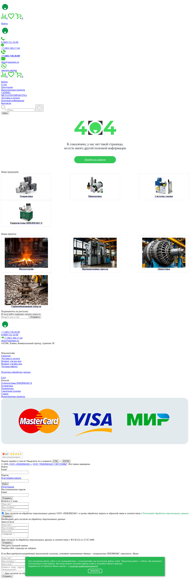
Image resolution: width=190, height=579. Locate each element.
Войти (4, 23)
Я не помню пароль (11, 478)
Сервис (5, 393)
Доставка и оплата (10, 98)
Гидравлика (7, 385)
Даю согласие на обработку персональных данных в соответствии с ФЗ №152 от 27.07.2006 (47, 539)
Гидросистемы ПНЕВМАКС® (16, 383)
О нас (4, 84)
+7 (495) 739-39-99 (10, 332)
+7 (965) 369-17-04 (10, 48)
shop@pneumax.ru (10, 62)
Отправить (35, 317)
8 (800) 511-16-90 (9, 42)
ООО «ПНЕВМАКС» (21, 464)
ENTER (66, 461)
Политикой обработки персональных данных (166, 513)
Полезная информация (12, 100)
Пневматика (7, 388)
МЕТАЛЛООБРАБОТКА (14, 95)
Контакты (6, 103)
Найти (5, 113)
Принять (95, 571)
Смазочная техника (11, 391)
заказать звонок (9, 70)
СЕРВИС (6, 92)
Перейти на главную (95, 159)
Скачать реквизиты (14, 348)
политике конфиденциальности (84, 566)
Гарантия (6, 355)
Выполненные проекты (13, 90)
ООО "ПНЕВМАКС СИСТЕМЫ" (50, 464)
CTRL (55, 461)
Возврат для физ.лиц (11, 364)
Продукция (7, 87)
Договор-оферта (9, 366)
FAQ (3, 377)
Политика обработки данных (16, 372)
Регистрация (7, 487)
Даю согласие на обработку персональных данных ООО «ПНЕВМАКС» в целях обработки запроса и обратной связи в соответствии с (97, 513)
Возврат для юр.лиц (11, 361)
